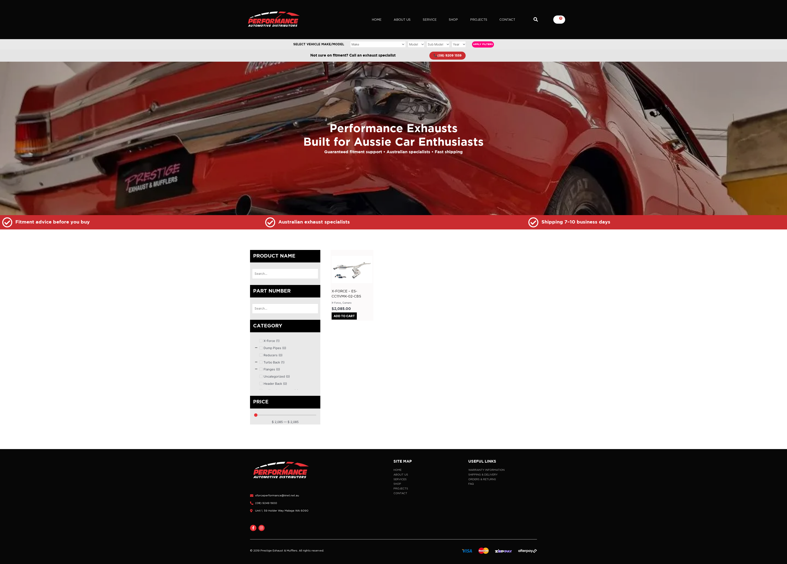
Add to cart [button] (344, 316)
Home (376, 20)
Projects (478, 20)
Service (430, 20)
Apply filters (483, 44)
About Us (402, 20)
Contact (507, 20)
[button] (535, 19)
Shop (453, 20)
